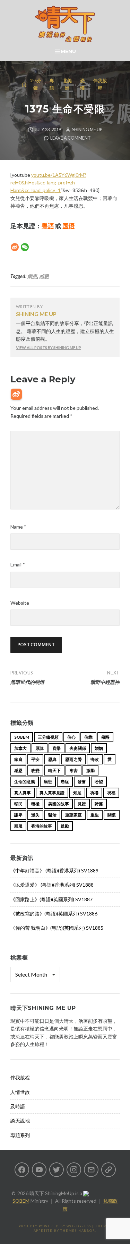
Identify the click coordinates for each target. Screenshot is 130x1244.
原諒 (39, 748)
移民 (18, 803)
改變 (35, 770)
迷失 (35, 815)
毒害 (73, 770)
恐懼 (82, 84)
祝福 (111, 792)
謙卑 (18, 815)
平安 (35, 759)
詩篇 (99, 803)
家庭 (18, 759)
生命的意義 (24, 781)
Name (18, 527)
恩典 (52, 759)
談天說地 (20, 1120)
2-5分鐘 (35, 84)
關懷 (111, 815)
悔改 (94, 759)
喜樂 (56, 748)
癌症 (65, 781)
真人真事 (22, 792)
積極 (35, 803)
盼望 (99, 781)
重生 (94, 815)
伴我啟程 (100, 84)
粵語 (52, 84)
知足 (77, 792)
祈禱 (94, 792)
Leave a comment (70, 138)
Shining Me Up (87, 129)
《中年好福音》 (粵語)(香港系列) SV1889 (54, 870)
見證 (82, 803)
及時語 (17, 1106)
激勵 (90, 770)
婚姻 (99, 748)
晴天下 (54, 770)
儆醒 (105, 737)
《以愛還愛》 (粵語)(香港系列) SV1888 (52, 885)
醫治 (52, 815)
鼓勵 (65, 826)
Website (19, 603)
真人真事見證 (52, 792)
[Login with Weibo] (16, 394)
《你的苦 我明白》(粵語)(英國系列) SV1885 (56, 928)
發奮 (82, 781)
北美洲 (67, 84)
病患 (32, 276)
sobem (21, 737)
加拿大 (20, 748)
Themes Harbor (77, 1231)
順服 (18, 826)
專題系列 (20, 1135)
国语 (68, 226)
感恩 (44, 276)
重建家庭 (73, 815)
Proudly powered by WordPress (55, 1226)
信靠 (88, 737)
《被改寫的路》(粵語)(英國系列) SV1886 (53, 914)
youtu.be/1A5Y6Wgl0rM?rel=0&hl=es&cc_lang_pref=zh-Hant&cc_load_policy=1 (48, 182)
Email (17, 564)
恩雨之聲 (73, 759)
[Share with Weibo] (15, 247)
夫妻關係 (77, 748)
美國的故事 (58, 803)
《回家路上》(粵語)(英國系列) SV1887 (51, 899)
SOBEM (20, 1201)
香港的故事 (41, 826)
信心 (71, 737)
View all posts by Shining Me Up (48, 347)
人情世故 (20, 1092)
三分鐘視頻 (48, 737)
